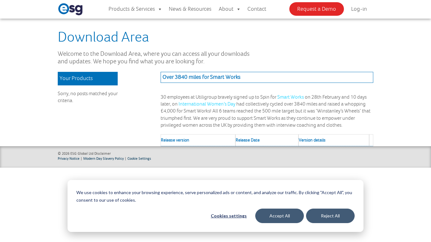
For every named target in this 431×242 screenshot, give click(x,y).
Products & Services (132, 9)
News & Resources (190, 9)
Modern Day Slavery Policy (103, 158)
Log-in (359, 9)
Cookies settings (229, 215)
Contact (256, 9)
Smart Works (290, 97)
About (226, 9)
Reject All (330, 215)
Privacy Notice (69, 158)
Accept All (279, 215)
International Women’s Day (207, 104)
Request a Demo (316, 9)
